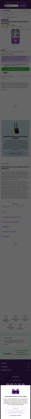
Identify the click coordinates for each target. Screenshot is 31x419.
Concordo (15, 408)
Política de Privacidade (17, 404)
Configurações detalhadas (15, 412)
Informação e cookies (15, 415)
